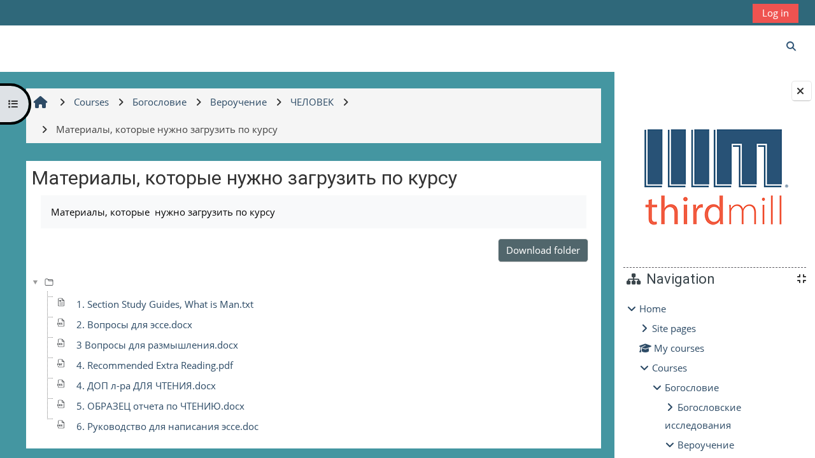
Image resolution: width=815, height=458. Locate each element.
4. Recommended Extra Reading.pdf (154, 365)
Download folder (543, 250)
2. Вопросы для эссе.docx (134, 324)
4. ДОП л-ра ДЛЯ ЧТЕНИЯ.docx (146, 385)
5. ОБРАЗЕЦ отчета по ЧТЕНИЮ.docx (160, 405)
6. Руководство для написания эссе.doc (167, 426)
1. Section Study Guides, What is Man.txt (164, 304)
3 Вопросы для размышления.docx (157, 344)
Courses (669, 367)
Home (652, 308)
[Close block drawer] (801, 91)
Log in (775, 12)
